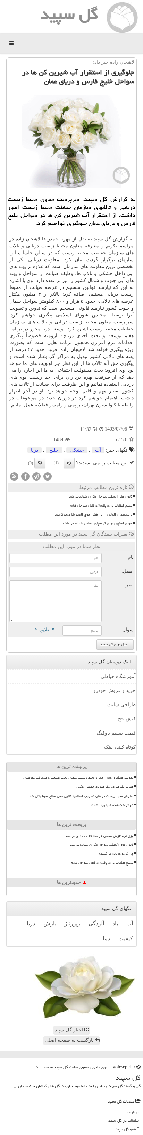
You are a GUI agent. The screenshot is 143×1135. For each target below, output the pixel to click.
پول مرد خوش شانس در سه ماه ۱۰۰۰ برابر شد (99, 835)
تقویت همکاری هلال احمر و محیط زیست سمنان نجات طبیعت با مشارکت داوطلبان (78, 777)
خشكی (77, 450)
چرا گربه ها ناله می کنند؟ (116, 853)
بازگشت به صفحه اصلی (70, 1040)
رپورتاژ (72, 923)
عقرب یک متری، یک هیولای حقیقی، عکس (104, 786)
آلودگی (96, 923)
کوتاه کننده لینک (120, 747)
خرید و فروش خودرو (114, 690)
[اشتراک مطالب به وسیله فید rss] (14, 476)
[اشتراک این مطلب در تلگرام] (36, 476)
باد (115, 923)
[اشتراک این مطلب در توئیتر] (47, 476)
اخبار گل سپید (69, 1029)
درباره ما (132, 1112)
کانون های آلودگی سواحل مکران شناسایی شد (100, 496)
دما (106, 939)
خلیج (54, 450)
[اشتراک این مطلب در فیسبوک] (25, 476)
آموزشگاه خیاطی (118, 676)
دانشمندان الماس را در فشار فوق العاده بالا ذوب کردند (93, 514)
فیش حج (127, 718)
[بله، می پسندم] (69, 463)
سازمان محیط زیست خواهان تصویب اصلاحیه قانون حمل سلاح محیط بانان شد (81, 796)
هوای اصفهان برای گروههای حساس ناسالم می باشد (97, 523)
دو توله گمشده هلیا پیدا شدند (111, 805)
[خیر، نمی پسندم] (39, 463)
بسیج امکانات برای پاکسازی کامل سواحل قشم (101, 505)
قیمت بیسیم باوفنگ (116, 733)
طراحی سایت (121, 704)
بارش (49, 923)
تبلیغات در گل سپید (123, 1120)
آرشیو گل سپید (127, 1129)
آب (98, 450)
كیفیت (125, 939)
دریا (34, 450)
